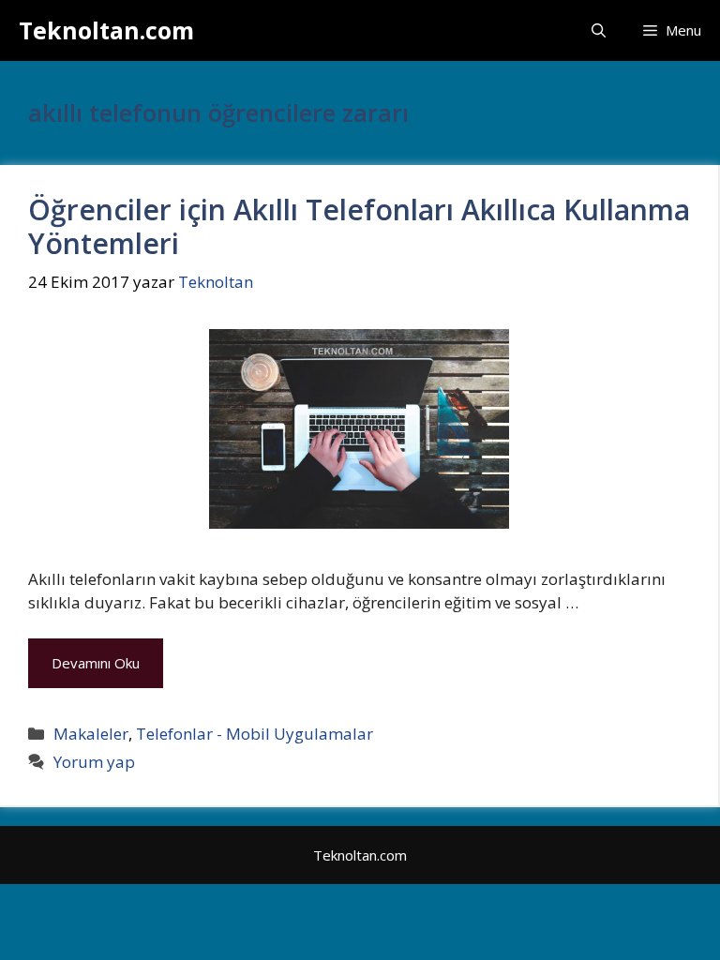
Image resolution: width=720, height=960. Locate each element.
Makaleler (90, 733)
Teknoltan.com (106, 30)
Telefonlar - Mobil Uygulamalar (254, 733)
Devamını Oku (96, 662)
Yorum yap (94, 761)
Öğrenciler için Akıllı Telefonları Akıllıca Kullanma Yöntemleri (359, 226)
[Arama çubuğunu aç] (598, 30)
